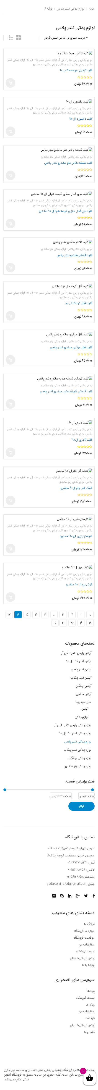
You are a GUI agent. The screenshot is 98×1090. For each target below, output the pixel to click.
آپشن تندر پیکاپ (80, 677)
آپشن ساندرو (84, 694)
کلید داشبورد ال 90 (81, 118)
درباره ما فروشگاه (84, 930)
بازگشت (90, 1018)
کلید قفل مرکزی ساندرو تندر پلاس (71, 347)
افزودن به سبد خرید (10, 83)
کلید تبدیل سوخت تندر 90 (75, 70)
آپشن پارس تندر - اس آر (76, 653)
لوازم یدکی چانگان (79, 758)
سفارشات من (87, 944)
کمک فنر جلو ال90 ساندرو (76, 487)
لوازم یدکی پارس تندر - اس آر (75, 60)
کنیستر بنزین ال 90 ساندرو (76, 536)
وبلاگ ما (89, 924)
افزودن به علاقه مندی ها (10, 55)
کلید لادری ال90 (82, 439)
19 (81, 622)
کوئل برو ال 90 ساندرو (79, 584)
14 (36, 614)
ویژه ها (90, 1004)
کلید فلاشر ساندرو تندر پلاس (74, 255)
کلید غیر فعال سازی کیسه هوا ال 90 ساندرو (65, 210)
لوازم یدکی (81, 716)
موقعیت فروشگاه (84, 937)
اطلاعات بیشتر (10, 175)
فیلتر (81, 806)
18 (90, 622)
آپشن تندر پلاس (81, 669)
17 (9, 614)
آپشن (84, 708)
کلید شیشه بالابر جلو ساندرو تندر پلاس (68, 162)
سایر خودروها (83, 702)
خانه (92, 8)
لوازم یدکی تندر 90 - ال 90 (41, 60)
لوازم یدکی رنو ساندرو (45, 64)
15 (27, 614)
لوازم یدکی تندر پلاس (70, 8)
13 (45, 614)
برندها (91, 990)
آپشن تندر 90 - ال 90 (79, 661)
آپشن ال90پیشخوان (82, 958)
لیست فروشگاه (85, 951)
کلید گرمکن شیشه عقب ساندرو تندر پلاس (66, 391)
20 (72, 622)
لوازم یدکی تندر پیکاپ (71, 64)
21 (63, 622)
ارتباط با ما (88, 965)
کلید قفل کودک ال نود (78, 303)
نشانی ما (89, 1032)
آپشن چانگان (83, 685)
